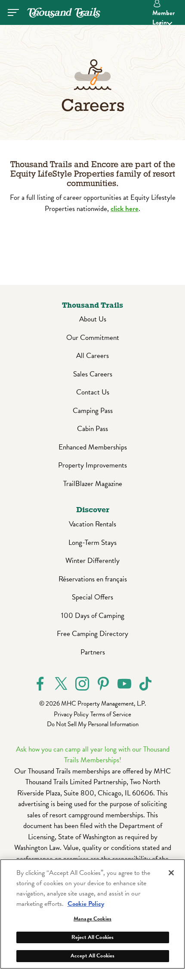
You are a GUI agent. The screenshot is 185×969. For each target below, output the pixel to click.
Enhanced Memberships (93, 447)
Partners (92, 652)
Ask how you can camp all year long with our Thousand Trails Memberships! (93, 755)
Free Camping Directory (92, 633)
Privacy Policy (71, 714)
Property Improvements (92, 465)
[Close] (171, 872)
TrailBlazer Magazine (92, 483)
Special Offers (92, 597)
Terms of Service (110, 714)
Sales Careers (92, 374)
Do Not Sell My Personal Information (93, 724)
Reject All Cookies (92, 937)
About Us (92, 319)
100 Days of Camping (92, 615)
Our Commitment (92, 337)
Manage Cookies (92, 918)
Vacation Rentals (92, 524)
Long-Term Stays (92, 542)
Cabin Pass (92, 428)
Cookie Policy (86, 904)
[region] (92, 914)
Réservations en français (93, 579)
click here (125, 208)
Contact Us (92, 392)
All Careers (92, 355)
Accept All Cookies (92, 955)
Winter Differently (92, 560)
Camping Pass (93, 410)
